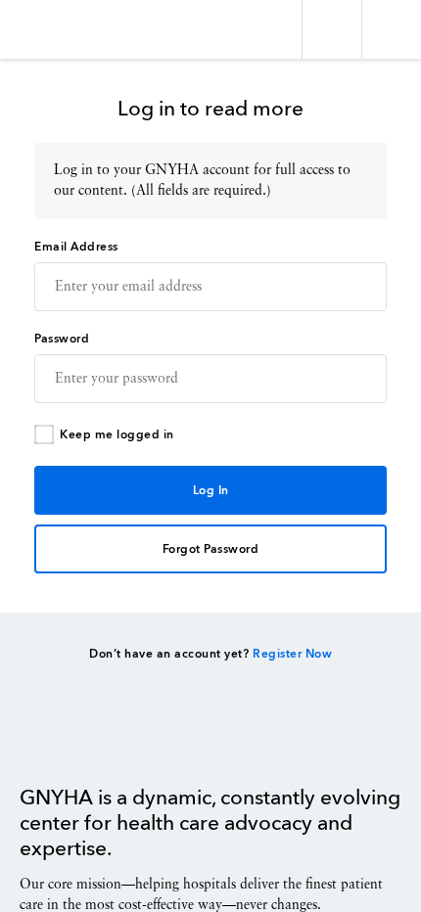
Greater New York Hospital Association (73, 29)
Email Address (76, 247)
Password (61, 339)
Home (69, 740)
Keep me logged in (117, 435)
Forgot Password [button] (211, 550)
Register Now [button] (292, 655)
